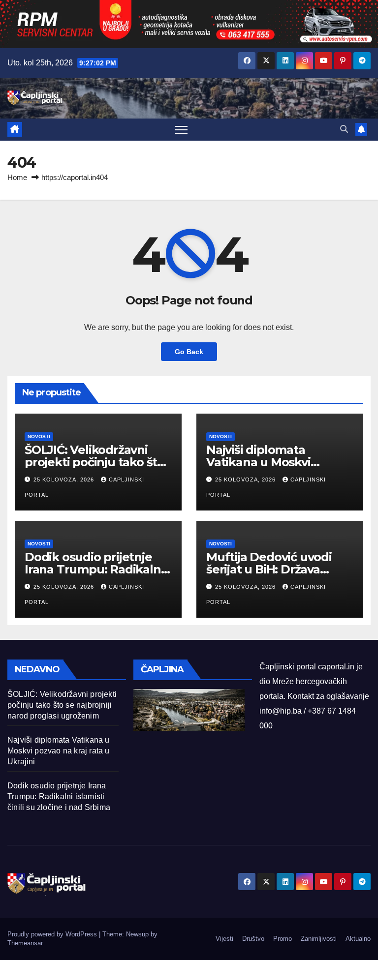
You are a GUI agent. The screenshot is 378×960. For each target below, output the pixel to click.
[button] (344, 129)
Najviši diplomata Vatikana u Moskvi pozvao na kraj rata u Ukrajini (58, 751)
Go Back (189, 352)
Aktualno (358, 938)
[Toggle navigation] (181, 129)
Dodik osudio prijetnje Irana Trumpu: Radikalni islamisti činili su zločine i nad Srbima (58, 796)
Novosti (39, 436)
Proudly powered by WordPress (53, 934)
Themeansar (24, 943)
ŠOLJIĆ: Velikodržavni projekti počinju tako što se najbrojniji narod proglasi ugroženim (62, 705)
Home (17, 177)
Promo (282, 938)
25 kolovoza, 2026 (64, 479)
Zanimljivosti (319, 938)
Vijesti (224, 938)
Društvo (253, 938)
